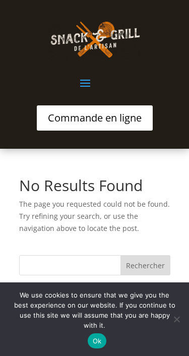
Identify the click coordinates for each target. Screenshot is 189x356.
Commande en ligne (95, 118)
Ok (97, 341)
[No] (176, 319)
